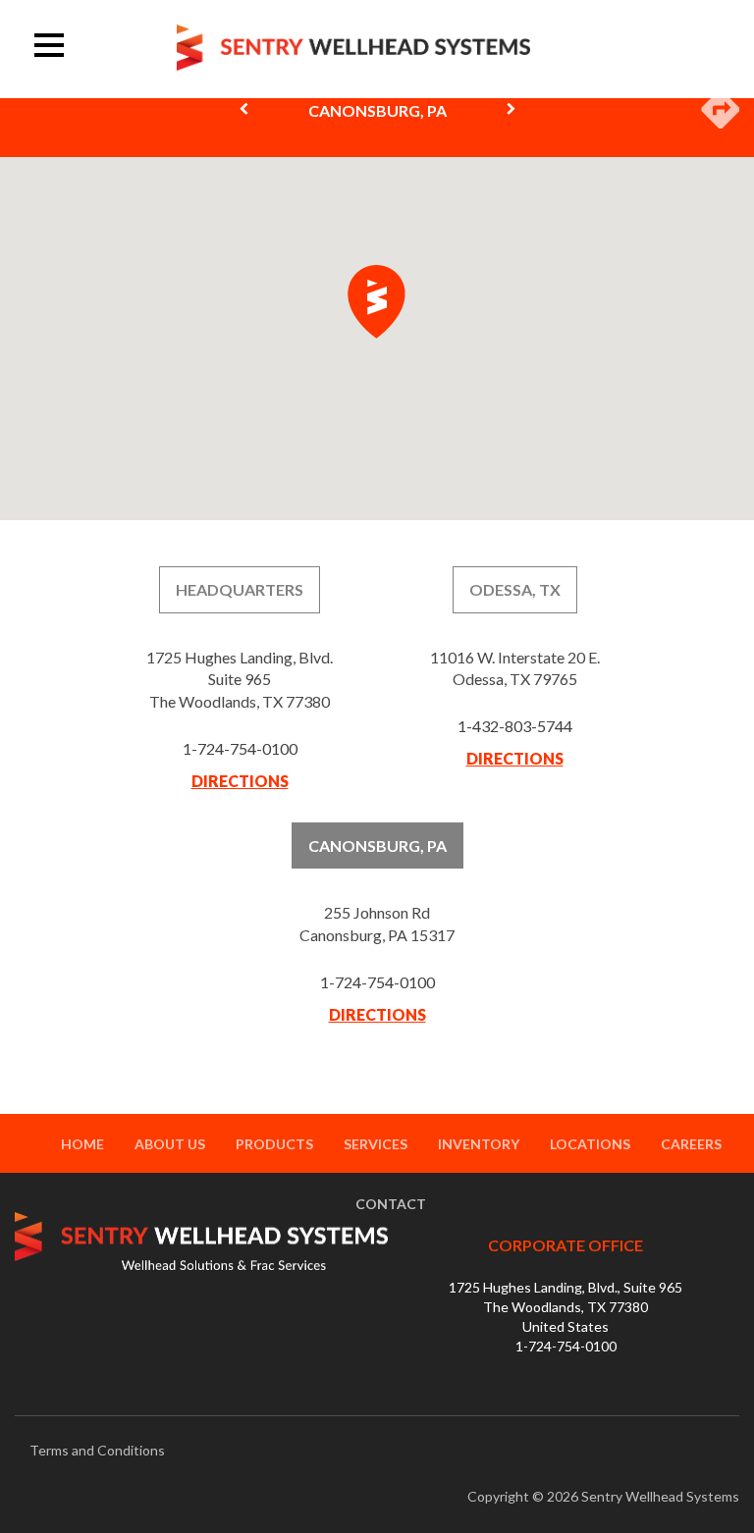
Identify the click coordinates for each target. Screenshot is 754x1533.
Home (82, 1144)
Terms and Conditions (97, 1450)
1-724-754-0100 (240, 748)
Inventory (478, 1144)
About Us (170, 1144)
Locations (590, 1144)
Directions (240, 780)
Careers (691, 1144)
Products (274, 1144)
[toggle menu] (49, 44)
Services (375, 1144)
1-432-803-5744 (515, 725)
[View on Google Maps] (719, 109)
